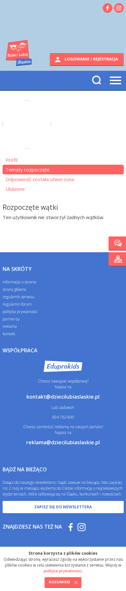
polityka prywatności (20, 311)
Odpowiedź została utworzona (39, 179)
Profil (11, 160)
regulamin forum (17, 304)
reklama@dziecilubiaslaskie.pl (63, 442)
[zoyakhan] (27, 127)
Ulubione (15, 189)
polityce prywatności (63, 571)
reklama (10, 326)
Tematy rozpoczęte (27, 169)
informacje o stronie (20, 282)
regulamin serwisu (19, 297)
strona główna (14, 289)
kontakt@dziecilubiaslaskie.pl (63, 396)
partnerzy (11, 319)
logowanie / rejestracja (91, 59)
